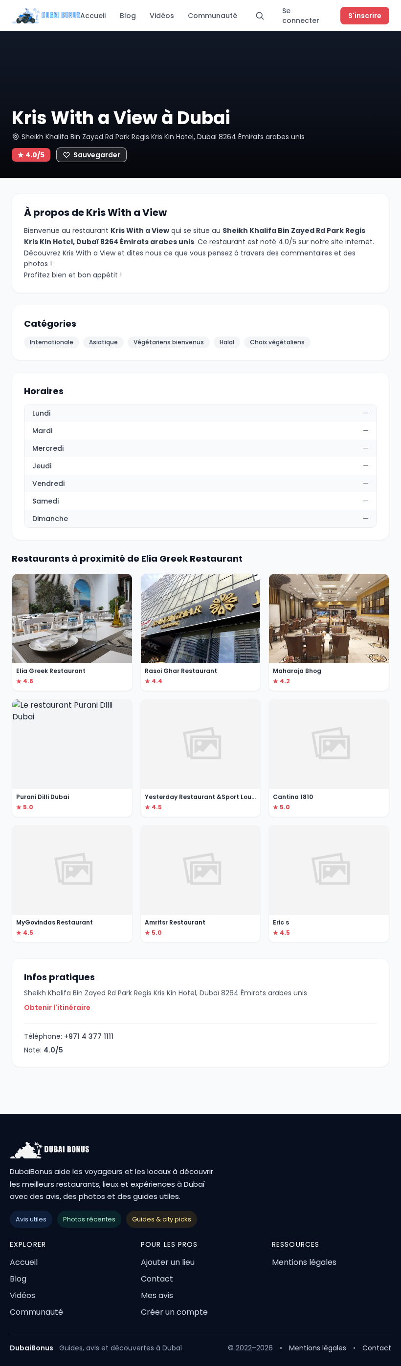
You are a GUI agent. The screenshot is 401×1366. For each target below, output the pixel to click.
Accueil (93, 16)
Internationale (51, 342)
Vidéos (162, 16)
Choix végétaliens (277, 342)
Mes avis (157, 1295)
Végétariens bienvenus (169, 342)
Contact (157, 1278)
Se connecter (300, 15)
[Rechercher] (259, 15)
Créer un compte (174, 1312)
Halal (227, 342)
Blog (128, 16)
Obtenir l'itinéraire (57, 1007)
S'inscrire (364, 16)
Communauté (212, 16)
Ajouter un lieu (168, 1262)
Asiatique (103, 342)
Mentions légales (304, 1262)
